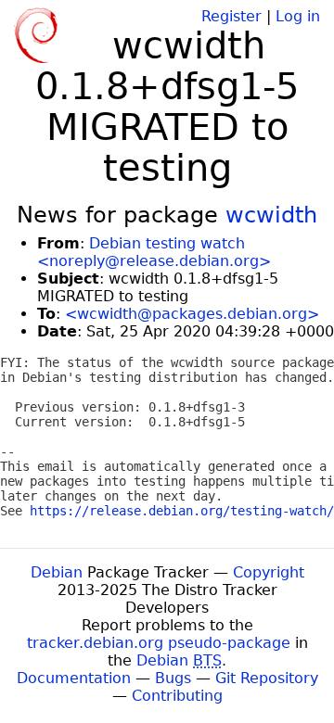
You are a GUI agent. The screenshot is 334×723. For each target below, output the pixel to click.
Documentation (74, 678)
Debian (57, 572)
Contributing (177, 695)
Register (231, 16)
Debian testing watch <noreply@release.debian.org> (154, 252)
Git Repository (266, 678)
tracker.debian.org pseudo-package (158, 643)
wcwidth (271, 215)
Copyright (268, 572)
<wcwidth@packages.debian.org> (192, 314)
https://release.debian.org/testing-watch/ (182, 510)
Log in (298, 16)
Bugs (173, 678)
